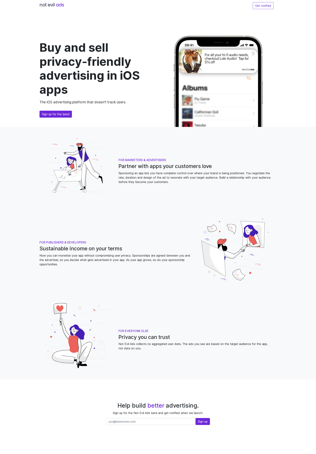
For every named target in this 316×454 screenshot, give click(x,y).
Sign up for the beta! (55, 114)
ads (52, 5)
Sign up (203, 421)
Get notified (263, 5)
